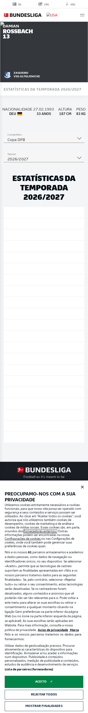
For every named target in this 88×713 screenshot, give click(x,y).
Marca (74, 630)
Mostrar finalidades (43, 706)
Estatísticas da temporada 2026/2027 (42, 89)
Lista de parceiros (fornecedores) (29, 669)
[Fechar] (82, 487)
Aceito (40, 681)
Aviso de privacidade (53, 630)
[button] (82, 15)
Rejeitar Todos (44, 694)
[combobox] (44, 140)
